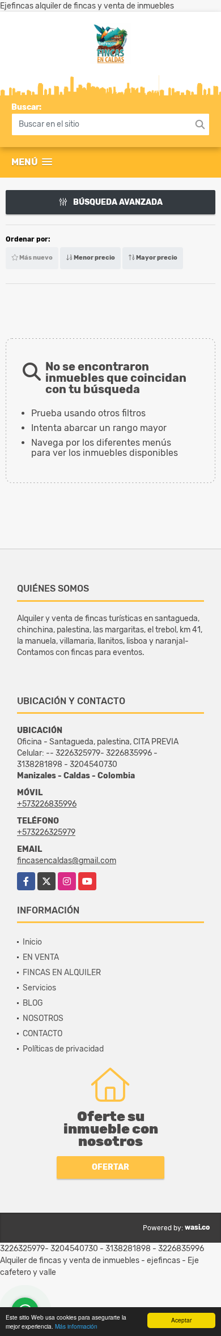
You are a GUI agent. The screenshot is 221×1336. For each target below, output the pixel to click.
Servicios (39, 988)
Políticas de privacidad (63, 1049)
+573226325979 (46, 832)
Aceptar (181, 1320)
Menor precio (94, 257)
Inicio (32, 942)
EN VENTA (41, 957)
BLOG (33, 1003)
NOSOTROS (43, 1018)
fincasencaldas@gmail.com (66, 860)
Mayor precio (156, 257)
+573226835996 (46, 804)
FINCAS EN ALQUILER (62, 972)
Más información (76, 1326)
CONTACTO (42, 1033)
